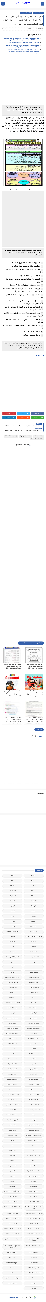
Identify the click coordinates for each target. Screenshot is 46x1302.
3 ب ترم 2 (33, 911)
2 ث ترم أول (12, 896)
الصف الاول (33, 1018)
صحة (12, 1145)
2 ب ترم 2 (33, 891)
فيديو (33, 1161)
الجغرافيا (33, 998)
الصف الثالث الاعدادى (33, 1028)
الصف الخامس (12, 1038)
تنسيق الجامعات (34, 1130)
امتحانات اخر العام (33, 1094)
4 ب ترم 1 (12, 916)
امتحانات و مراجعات (34, 1110)
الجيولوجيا (12, 998)
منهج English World (12, 1263)
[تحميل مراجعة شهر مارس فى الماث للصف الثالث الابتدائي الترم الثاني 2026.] (12, 655)
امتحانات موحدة (33, 1099)
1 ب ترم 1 (33, 875)
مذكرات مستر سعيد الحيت (12, 1234)
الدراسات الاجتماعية (12, 1008)
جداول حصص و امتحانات (33, 1135)
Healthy (12, 936)
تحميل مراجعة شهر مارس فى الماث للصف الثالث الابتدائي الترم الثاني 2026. (12, 666)
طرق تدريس (12, 1150)
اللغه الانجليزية (33, 1079)
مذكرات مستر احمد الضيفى (34, 1234)
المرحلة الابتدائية (36, 439)
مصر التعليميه (33, 1252)
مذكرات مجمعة (12, 1223)
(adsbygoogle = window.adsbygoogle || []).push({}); (24, 42)
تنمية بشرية (12, 1130)
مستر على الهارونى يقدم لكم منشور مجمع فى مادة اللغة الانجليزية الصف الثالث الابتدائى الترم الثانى (22, 46)
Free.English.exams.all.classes (34, 936)
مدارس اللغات (33, 1191)
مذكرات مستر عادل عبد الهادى (34, 1239)
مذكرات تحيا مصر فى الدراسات (34, 1213)
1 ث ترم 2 (12, 880)
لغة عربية (12, 1186)
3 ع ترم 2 (12, 911)
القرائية (33, 1059)
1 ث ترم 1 (33, 880)
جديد (12, 1140)
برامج (33, 1115)
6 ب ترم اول (33, 931)
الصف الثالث (38, 13)
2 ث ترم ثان (33, 901)
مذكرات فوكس (33, 1223)
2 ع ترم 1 (12, 901)
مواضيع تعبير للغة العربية (34, 1273)
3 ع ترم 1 (33, 916)
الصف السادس (12, 1043)
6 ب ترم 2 (12, 926)
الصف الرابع (33, 1043)
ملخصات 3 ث (34, 1263)
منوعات (12, 1268)
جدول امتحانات (12, 1135)
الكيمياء (33, 1064)
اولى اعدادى (12, 1110)
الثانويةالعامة (34, 992)
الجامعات (12, 992)
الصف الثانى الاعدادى (12, 1033)
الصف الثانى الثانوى (33, 1038)
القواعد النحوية (12, 1059)
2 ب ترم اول (12, 891)
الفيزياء (12, 1054)
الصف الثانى (33, 1033)
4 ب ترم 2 (33, 921)
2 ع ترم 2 (33, 906)
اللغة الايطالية (12, 1069)
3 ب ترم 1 (12, 906)
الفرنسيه (12, 1049)
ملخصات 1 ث (34, 1257)
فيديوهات (12, 1161)
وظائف (34, 1288)
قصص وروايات (12, 1166)
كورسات (33, 1181)
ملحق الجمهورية (12, 1252)
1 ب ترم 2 (12, 875)
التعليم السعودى (12, 982)
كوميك (12, 1181)
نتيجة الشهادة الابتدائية (12, 1278)
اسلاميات (12, 962)
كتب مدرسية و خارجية (33, 1176)
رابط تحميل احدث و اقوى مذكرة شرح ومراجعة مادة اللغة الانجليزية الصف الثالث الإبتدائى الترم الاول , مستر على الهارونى (22, 51)
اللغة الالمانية (12, 1064)
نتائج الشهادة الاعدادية (33, 1278)
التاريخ (12, 972)
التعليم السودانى (34, 987)
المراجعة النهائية (10, 436)
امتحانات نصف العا (33, 1105)
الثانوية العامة (12, 987)
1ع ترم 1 (34, 885)
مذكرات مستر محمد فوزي (12, 1239)
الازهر (12, 967)
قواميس (12, 1171)
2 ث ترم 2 (33, 896)
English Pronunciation (12, 931)
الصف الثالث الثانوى (12, 1028)
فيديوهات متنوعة (33, 1166)
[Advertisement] (23, 80)
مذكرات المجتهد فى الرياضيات (12, 1207)
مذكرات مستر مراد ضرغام (33, 1246)
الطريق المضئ (23, 3)
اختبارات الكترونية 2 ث (33, 957)
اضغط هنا (39, 356)
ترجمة (34, 1120)
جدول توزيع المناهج (33, 1140)
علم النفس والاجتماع (33, 1156)
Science (33, 941)
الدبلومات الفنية (33, 1008)
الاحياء (34, 967)
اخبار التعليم (33, 952)
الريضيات (12, 1013)
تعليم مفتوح (12, 1125)
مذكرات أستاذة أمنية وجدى (12, 1191)
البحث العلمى (34, 972)
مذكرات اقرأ (33, 1196)
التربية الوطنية (33, 982)
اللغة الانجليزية (26, 13)
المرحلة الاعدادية (12, 1084)
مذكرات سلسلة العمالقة (33, 1218)
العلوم (34, 1049)
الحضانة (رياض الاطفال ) (12, 1003)
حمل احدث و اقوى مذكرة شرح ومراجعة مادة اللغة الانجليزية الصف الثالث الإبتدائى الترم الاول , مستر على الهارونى (21, 39)
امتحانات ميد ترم (12, 1099)
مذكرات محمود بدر (33, 1229)
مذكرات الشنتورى (12, 1201)
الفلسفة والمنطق (33, 1054)
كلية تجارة (12, 1176)
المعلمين (12, 1089)
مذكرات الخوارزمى (34, 1201)
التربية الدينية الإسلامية (12, 977)
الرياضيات (34, 1013)
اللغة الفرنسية (12, 1074)
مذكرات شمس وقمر (12, 1218)
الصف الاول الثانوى (33, 1023)
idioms (34, 947)
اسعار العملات (33, 962)
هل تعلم (33, 1283)
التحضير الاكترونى (34, 977)
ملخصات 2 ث (12, 1257)
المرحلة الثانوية (33, 1089)
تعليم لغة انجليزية (33, 1125)
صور (33, 1150)
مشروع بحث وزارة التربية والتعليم (12, 1246)
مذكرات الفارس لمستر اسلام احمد (33, 1207)
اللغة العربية (34, 1074)
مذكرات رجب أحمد (12, 1213)
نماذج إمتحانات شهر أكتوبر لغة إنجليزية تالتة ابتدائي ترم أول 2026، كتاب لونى (12, 693)
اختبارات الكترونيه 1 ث (12, 957)
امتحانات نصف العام (12, 1105)
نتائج (12, 1273)
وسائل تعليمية (12, 1283)
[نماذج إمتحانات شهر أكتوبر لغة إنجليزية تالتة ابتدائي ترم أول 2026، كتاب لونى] (12, 682)
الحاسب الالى (33, 1003)
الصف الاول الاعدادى (12, 1018)
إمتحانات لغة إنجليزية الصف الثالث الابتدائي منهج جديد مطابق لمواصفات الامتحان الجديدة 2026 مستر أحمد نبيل (34, 721)
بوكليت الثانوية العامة (12, 1115)
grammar (12, 941)
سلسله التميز (33, 1145)
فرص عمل (12, 1156)
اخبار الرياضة (12, 952)
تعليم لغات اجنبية (12, 1120)
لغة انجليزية (33, 1186)
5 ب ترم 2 (12, 921)
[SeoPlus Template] (35, 1297)
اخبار (12, 947)
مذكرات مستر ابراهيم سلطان (12, 1229)
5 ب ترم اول (33, 926)
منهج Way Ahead (33, 1268)
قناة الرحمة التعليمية (33, 1171)
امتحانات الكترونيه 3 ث (12, 1094)
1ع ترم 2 (12, 885)
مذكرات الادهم (12, 1196)
